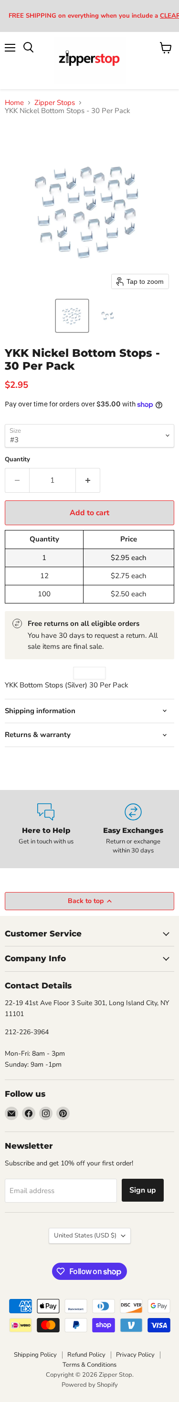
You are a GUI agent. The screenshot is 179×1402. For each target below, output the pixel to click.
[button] (72, 316)
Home (14, 103)
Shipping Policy (35, 1354)
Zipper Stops (54, 103)
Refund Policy (86, 1354)
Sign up (142, 1190)
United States (85, 1235)
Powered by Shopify (90, 1385)
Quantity (17, 459)
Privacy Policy (135, 1354)
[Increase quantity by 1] (88, 480)
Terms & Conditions (89, 1364)
